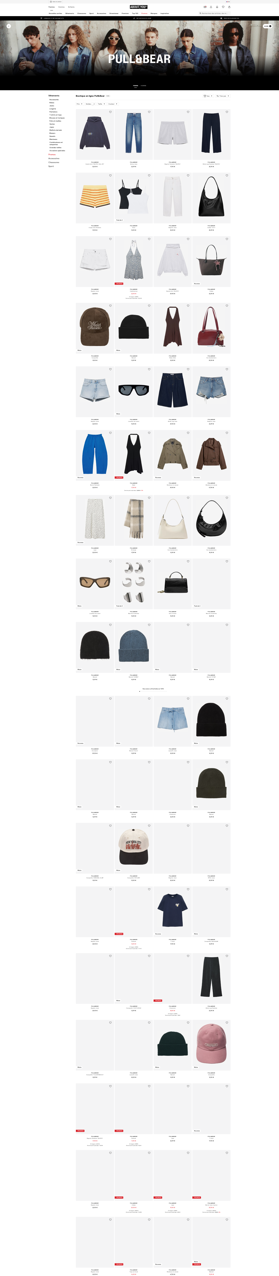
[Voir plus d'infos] (95, 170)
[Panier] (229, 7)
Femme (52, 7)
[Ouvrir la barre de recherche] (200, 13)
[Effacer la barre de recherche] (229, 13)
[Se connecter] (211, 7)
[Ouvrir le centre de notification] (217, 7)
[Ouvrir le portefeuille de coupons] (205, 7)
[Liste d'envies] (223, 7)
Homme (61, 7)
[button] (208, 96)
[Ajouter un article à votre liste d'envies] (110, 112)
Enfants (71, 7)
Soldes (88, 104)
